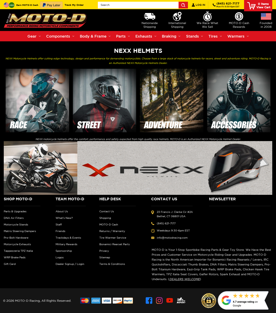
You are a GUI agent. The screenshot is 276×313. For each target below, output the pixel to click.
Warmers (235, 36)
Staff (59, 224)
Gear (31, 36)
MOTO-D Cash (108, 224)
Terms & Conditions (112, 263)
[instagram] (159, 300)
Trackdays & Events (68, 237)
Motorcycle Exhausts (17, 244)
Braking (169, 36)
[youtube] (169, 300)
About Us (62, 211)
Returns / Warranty (112, 231)
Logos (60, 257)
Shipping (105, 217)
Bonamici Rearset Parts (114, 244)
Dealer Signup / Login (70, 263)
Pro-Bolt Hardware (16, 237)
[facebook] (149, 300)
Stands (192, 36)
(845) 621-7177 (227, 5)
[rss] (181, 300)
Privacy (104, 250)
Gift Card (10, 263)
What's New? (64, 217)
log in (200, 4)
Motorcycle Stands (16, 224)
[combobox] (143, 5)
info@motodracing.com (172, 237)
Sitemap (104, 257)
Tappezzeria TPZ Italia (18, 250)
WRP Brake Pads (15, 257)
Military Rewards (66, 244)
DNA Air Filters (14, 217)
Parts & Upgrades (15, 211)
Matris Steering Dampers (20, 231)
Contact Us (106, 211)
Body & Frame (93, 36)
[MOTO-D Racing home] (46, 20)
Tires (213, 36)
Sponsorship (64, 250)
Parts (121, 36)
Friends (60, 231)
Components (58, 36)
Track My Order (74, 4)
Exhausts (143, 36)
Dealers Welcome (184, 279)
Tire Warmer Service (112, 237)
